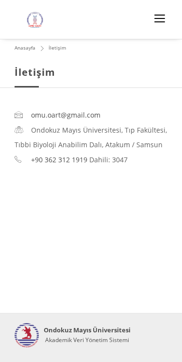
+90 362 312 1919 (59, 159)
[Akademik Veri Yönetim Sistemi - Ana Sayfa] (27, 335)
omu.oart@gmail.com (65, 115)
